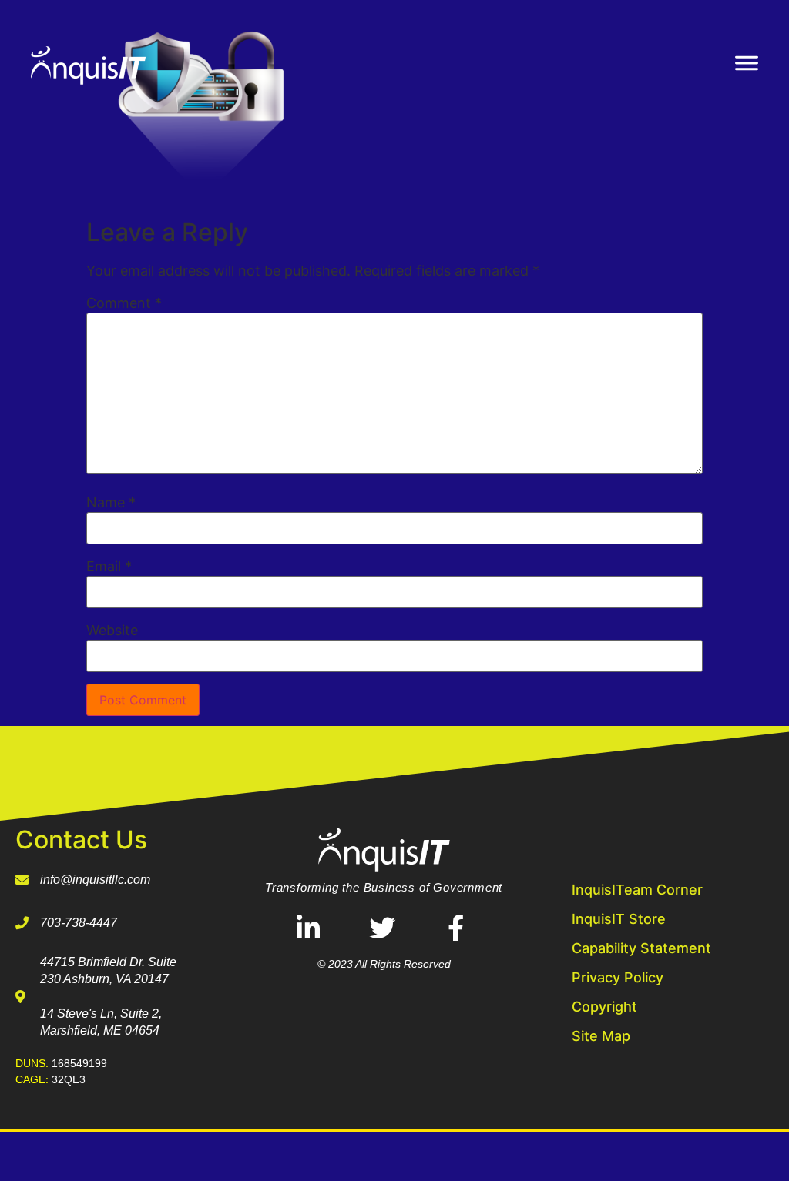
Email (109, 567)
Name (111, 503)
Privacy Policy (617, 977)
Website (112, 630)
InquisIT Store (619, 919)
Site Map (601, 1036)
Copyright (604, 1007)
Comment (124, 303)
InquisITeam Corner (637, 890)
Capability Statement (641, 948)
